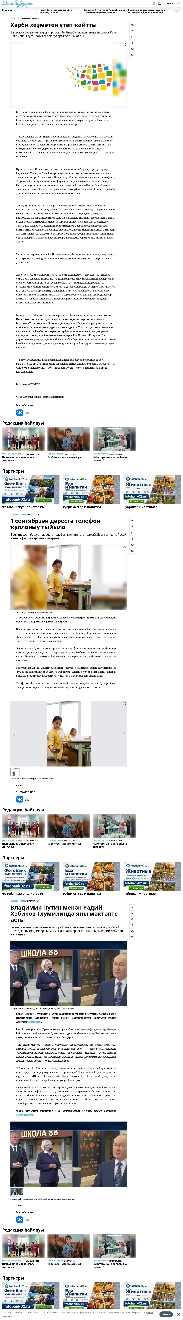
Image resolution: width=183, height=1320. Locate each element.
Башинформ (25, 1114)
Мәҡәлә (7, 10)
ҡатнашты (34, 1021)
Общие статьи (18, 514)
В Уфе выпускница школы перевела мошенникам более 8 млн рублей (146, 11)
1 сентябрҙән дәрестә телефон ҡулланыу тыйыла (55, 11)
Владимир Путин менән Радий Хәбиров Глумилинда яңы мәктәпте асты (104, 11)
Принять (166, 1314)
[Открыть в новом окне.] (22, 412)
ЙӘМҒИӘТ (15, 18)
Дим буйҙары (17, 3)
